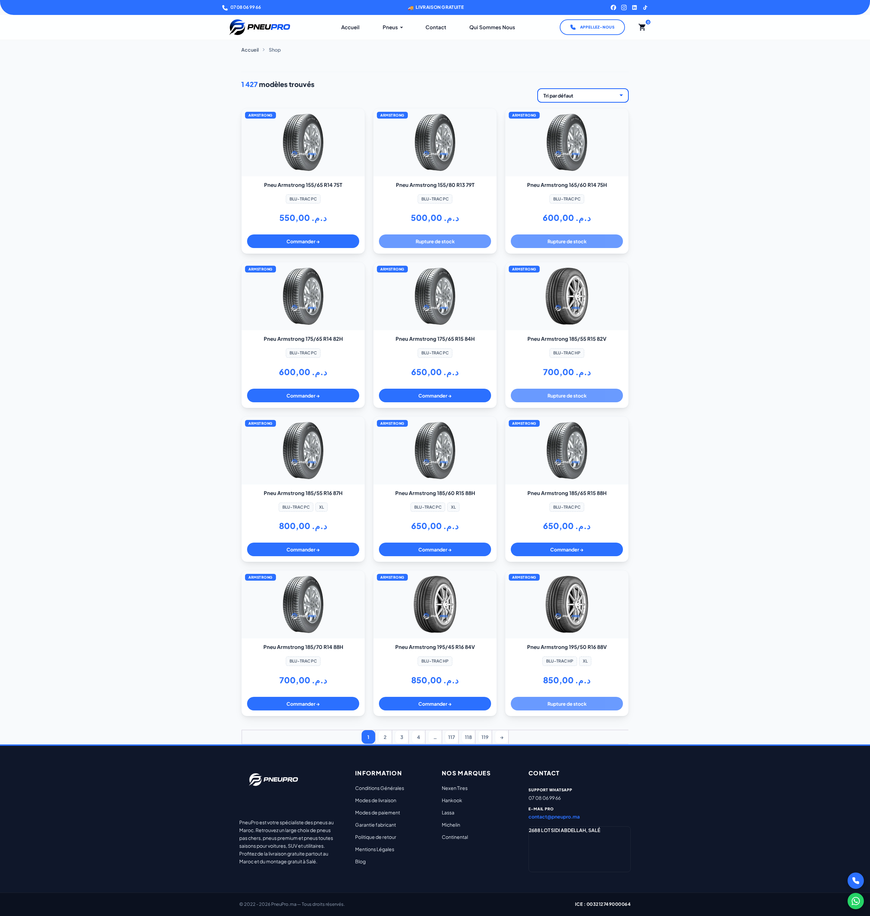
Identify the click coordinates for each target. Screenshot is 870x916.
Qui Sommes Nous (492, 27)
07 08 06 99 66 (245, 7)
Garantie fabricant (375, 825)
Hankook (452, 800)
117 (451, 737)
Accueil (350, 27)
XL (321, 507)
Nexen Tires (455, 788)
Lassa (448, 812)
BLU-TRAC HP (566, 352)
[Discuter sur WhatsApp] (856, 901)
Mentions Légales (374, 849)
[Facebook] (613, 7)
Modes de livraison (375, 800)
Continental (455, 837)
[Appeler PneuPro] (856, 881)
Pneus (390, 27)
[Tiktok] (645, 7)
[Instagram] (624, 7)
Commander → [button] (303, 241)
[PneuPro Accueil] (259, 27)
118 (468, 737)
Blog (360, 861)
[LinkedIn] (634, 7)
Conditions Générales (379, 788)
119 (485, 737)
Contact (435, 27)
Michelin (451, 825)
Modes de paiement (377, 812)
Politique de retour (375, 837)
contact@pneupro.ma (554, 816)
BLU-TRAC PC (303, 198)
